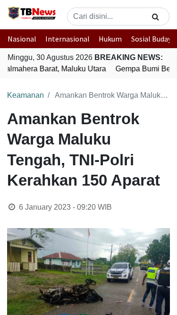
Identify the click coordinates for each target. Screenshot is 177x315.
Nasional (22, 38)
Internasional (67, 38)
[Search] (155, 17)
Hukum (110, 38)
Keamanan (25, 95)
